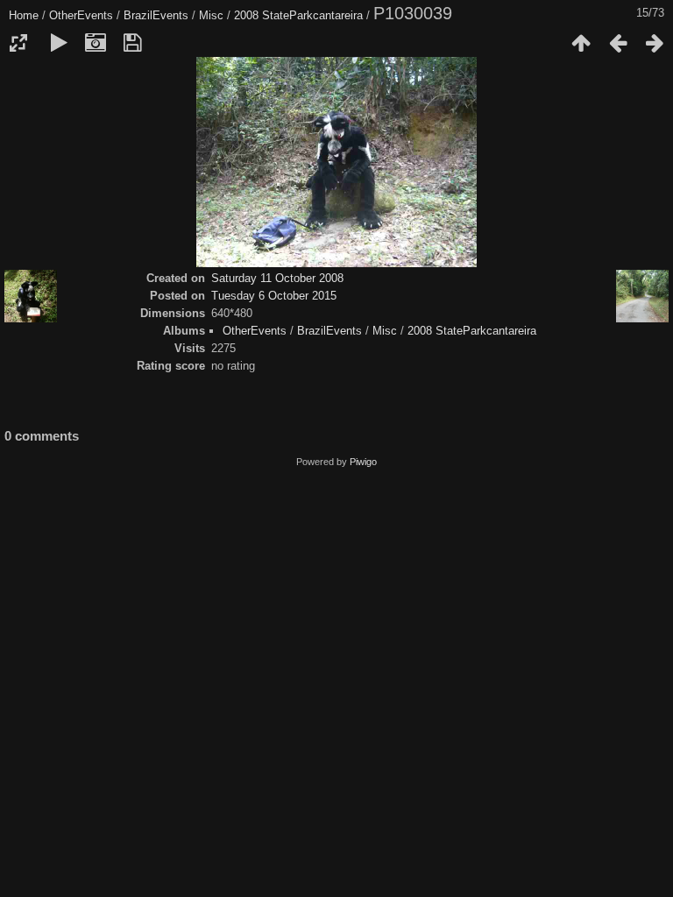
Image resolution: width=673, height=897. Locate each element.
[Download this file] (132, 43)
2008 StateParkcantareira (298, 15)
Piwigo (363, 461)
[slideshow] (58, 43)
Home (24, 15)
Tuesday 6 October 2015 (273, 295)
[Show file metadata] (95, 43)
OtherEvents (81, 15)
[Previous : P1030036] (617, 43)
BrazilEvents (156, 15)
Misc (211, 15)
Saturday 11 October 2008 (277, 278)
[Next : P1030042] (654, 43)
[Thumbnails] (581, 43)
